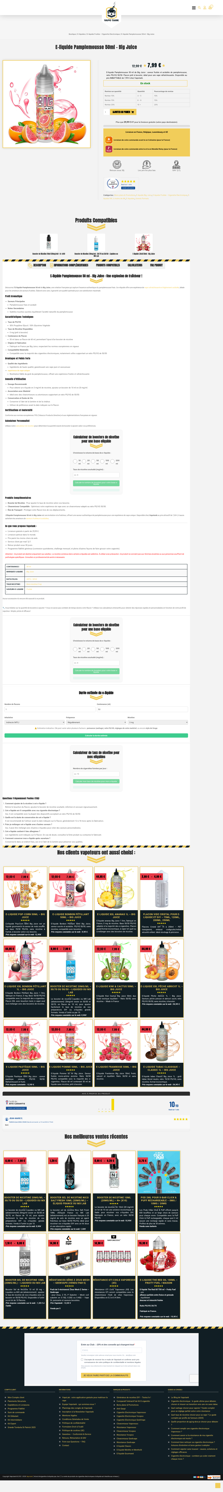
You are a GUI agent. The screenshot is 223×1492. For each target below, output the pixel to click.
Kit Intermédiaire (15, 1420)
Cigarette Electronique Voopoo (130, 1416)
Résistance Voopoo (125, 1435)
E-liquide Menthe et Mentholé (129, 1450)
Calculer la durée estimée (96, 735)
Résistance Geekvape (126, 1442)
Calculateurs (135, 265)
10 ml (79, 462)
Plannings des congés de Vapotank (77, 1408)
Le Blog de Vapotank (180, 1397)
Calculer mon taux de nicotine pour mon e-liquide (96, 781)
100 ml (107, 462)
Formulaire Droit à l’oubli (72, 1427)
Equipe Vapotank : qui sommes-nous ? (78, 1404)
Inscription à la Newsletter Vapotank (78, 1412)
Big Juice (30, 572)
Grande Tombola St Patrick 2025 (21, 1427)
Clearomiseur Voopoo (126, 1431)
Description (39, 265)
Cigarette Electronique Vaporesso (131, 1412)
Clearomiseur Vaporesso (127, 1423)
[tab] (38, 265)
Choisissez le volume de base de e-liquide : (92, 453)
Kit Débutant (13, 1416)
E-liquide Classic (124, 1446)
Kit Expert (12, 1423)
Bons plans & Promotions (124, 195)
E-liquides (81, 34)
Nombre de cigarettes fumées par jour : (90, 768)
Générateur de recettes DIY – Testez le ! (134, 1397)
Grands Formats (142, 198)
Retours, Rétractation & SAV (74, 1438)
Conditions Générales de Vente (75, 1419)
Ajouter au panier (121, 112)
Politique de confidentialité (73, 1423)
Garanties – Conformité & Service (76, 1434)
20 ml (88, 462)
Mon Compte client (16, 1397)
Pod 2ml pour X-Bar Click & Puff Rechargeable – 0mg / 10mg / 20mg (159, 1200)
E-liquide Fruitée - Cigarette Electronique (103, 34)
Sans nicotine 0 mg (33, 584)
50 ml (97, 462)
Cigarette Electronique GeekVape (131, 1420)
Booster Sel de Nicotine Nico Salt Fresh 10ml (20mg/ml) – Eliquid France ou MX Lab (69, 1200)
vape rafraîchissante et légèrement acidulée (161, 287)
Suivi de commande (16, 1412)
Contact (65, 1445)
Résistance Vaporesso (126, 1427)
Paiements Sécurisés (17, 1401)
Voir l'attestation (16, 1108)
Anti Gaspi (121, 1409)
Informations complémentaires (71, 265)
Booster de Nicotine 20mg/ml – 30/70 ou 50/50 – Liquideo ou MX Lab (70, 989)
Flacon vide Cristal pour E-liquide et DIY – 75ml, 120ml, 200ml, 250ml (161, 917)
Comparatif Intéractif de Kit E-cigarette (133, 1401)
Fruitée (29, 589)
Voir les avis (128, 188)
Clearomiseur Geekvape (127, 1438)
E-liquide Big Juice (144, 195)
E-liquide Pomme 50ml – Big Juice (70, 1066)
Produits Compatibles (108, 265)
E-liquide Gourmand (125, 1453)
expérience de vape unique (19, 371)
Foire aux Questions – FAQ (73, 1442)
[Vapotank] (111, 11)
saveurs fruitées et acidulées (37, 518)
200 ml (118, 462)
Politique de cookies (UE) (73, 1430)
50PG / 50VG (31, 579)
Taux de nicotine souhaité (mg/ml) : (88, 469)
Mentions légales (69, 1415)
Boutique (72, 34)
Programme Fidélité (16, 1409)
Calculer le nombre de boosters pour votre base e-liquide (96, 483)
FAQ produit (156, 265)
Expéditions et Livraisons (18, 1405)
